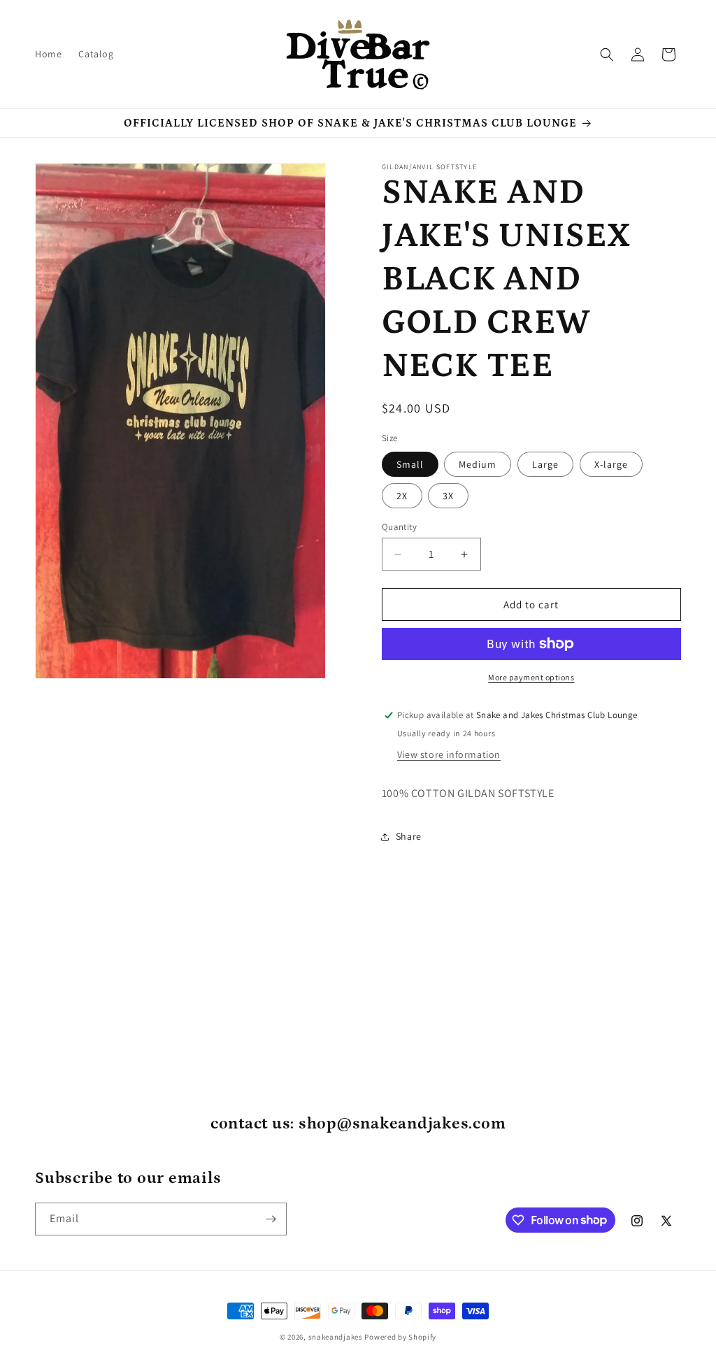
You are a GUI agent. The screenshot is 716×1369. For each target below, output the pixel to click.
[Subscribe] (270, 1219)
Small (410, 464)
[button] (607, 54)
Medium (477, 464)
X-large (611, 464)
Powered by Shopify (400, 1337)
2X (402, 495)
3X (448, 495)
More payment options (531, 677)
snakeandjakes (335, 1337)
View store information (449, 754)
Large (545, 464)
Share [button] (409, 836)
